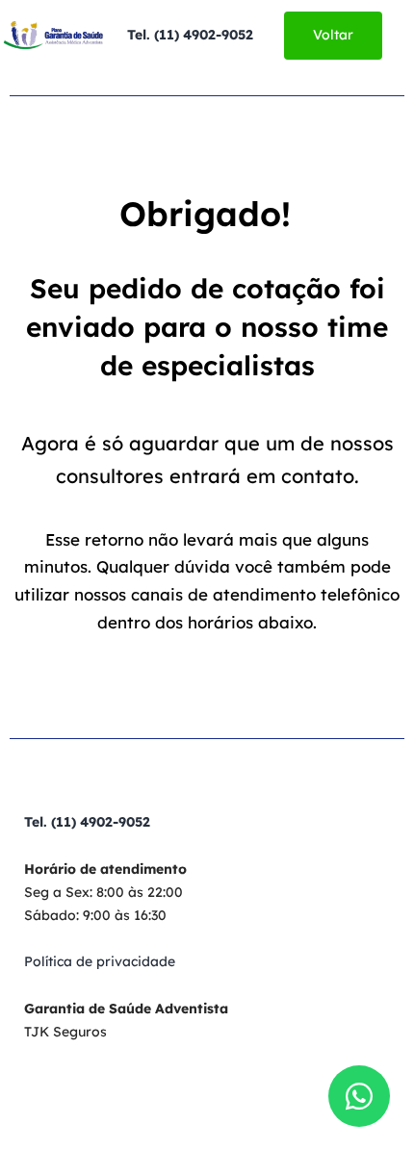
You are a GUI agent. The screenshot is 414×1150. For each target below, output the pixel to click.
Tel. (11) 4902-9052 (190, 34)
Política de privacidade (99, 961)
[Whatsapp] (359, 1096)
